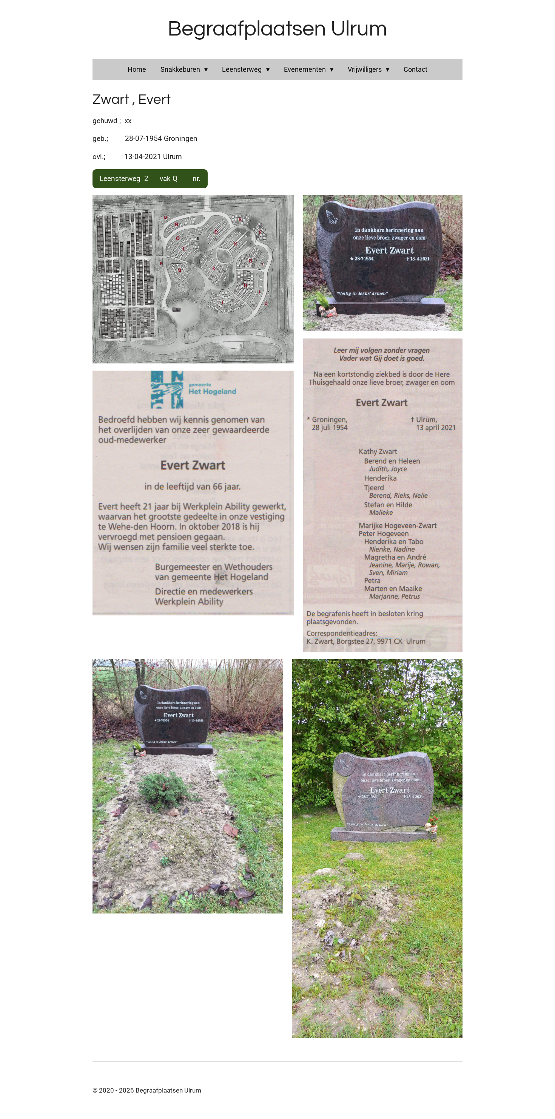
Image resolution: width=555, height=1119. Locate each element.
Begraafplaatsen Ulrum (277, 29)
